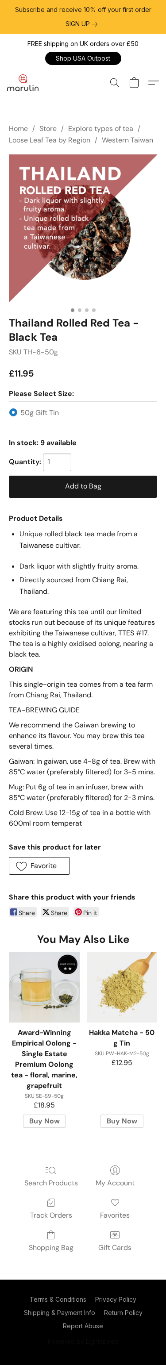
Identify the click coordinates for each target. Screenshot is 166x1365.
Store (48, 128)
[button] (83, 58)
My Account (115, 1183)
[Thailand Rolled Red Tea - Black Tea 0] (83, 228)
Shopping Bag (51, 1247)
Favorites (115, 1215)
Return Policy (123, 1312)
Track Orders (51, 1215)
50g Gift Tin (39, 412)
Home (18, 128)
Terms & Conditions (58, 1299)
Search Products (51, 1183)
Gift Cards (114, 1247)
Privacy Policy (115, 1299)
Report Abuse (83, 1326)
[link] (83, 24)
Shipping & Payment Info (59, 1312)
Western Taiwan (127, 140)
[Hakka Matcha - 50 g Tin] (122, 987)
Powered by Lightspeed (83, 1341)
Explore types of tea (100, 128)
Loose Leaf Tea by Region (49, 140)
